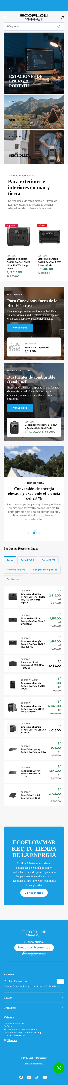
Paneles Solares (16, 569)
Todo (10, 560)
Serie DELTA (48, 560)
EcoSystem (13, 579)
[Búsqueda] (59, 26)
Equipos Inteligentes (45, 569)
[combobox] (34, 26)
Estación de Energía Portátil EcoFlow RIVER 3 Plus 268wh (49, 262)
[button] (5, 17)
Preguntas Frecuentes (34, 947)
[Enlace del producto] (18, 251)
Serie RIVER (27, 560)
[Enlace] (34, 63)
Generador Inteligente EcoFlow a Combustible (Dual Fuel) (41, 426)
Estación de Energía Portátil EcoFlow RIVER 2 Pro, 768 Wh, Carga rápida (18, 263)
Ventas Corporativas (34, 1063)
